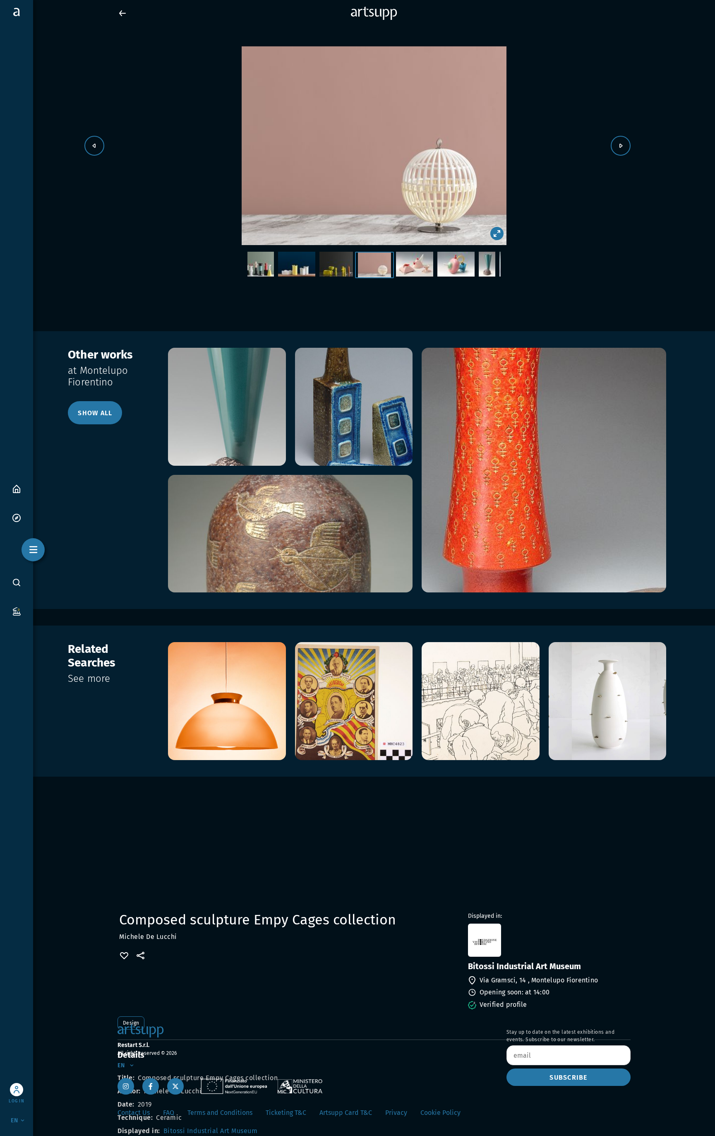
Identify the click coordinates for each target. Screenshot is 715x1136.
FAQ (168, 1113)
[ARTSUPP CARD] (16, 611)
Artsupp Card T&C (345, 1113)
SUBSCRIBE (568, 1077)
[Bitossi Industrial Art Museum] (548, 940)
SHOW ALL (95, 413)
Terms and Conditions (219, 1113)
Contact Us (134, 1113)
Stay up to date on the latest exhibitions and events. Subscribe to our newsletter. (560, 1035)
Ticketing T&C (286, 1113)
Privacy (396, 1113)
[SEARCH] (16, 582)
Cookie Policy (440, 1113)
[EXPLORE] (16, 517)
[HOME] (16, 488)
